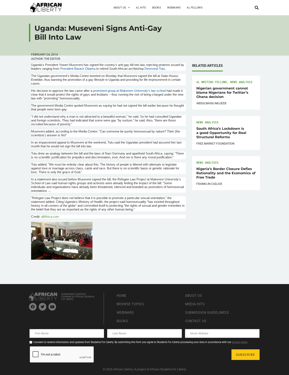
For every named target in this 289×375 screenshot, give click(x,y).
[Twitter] (42, 307)
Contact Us (195, 321)
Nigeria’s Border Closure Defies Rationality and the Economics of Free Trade (225, 173)
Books (156, 7)
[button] (256, 7)
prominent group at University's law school (129, 90)
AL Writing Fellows (211, 82)
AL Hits (141, 7)
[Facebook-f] (33, 307)
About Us (193, 296)
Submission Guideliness (207, 313)
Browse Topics (130, 304)
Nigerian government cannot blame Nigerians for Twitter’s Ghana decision (222, 92)
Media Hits (195, 304)
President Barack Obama (77, 68)
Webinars (173, 7)
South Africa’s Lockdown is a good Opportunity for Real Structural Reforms (221, 133)
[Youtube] (52, 307)
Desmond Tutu (154, 68)
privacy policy (240, 342)
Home (122, 296)
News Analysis (241, 82)
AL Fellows (194, 7)
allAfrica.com (50, 216)
